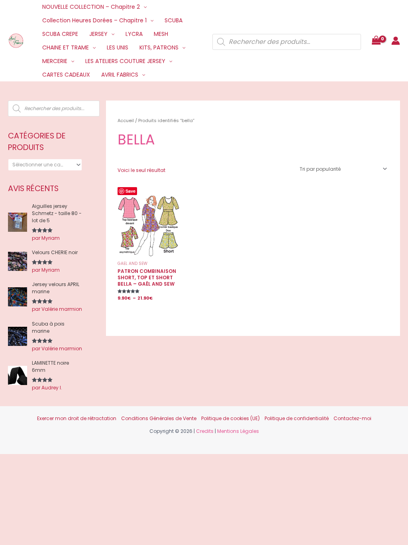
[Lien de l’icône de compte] (395, 40)
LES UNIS (117, 47)
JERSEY (98, 34)
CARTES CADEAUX (66, 75)
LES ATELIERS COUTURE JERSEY (125, 61)
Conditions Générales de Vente (158, 418)
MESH (161, 34)
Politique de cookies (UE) (230, 418)
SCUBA (173, 20)
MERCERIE (54, 61)
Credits (205, 431)
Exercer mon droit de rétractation (76, 418)
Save (130, 191)
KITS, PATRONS (158, 47)
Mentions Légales (238, 431)
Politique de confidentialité (297, 418)
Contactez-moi (352, 418)
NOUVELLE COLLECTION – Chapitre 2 (91, 7)
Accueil (126, 120)
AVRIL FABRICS (119, 75)
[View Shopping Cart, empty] (376, 41)
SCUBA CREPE (60, 34)
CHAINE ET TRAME (65, 47)
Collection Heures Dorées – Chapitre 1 (94, 20)
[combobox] (45, 165)
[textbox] (42, 165)
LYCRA (134, 34)
